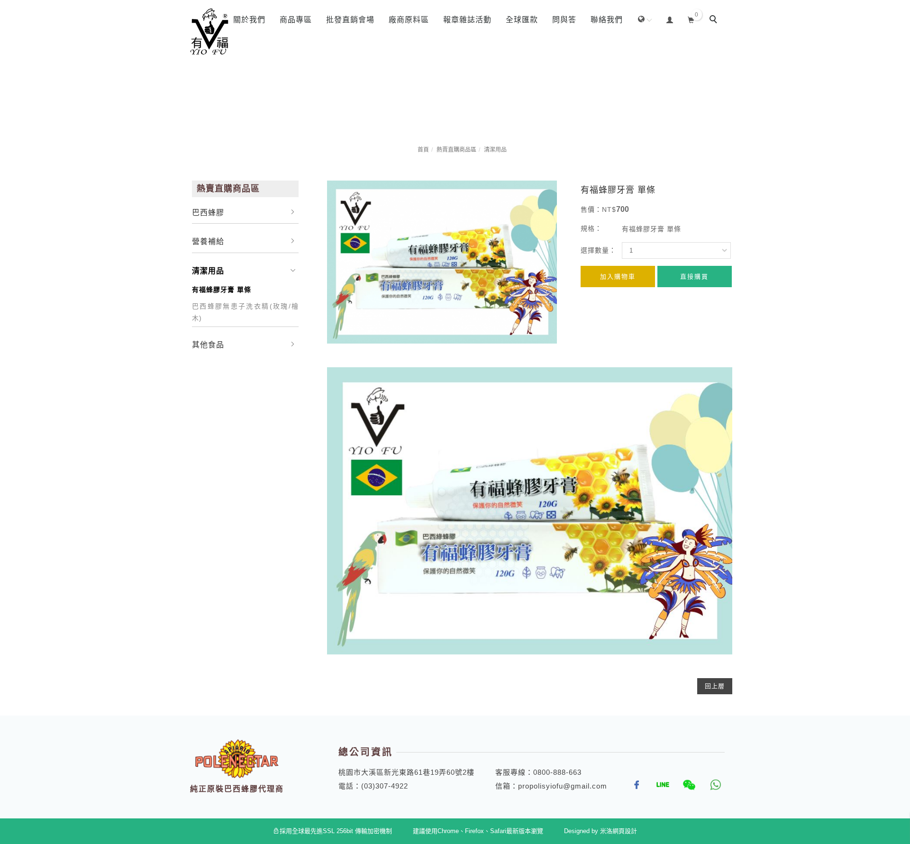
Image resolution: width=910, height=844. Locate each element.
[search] (714, 20)
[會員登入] (669, 18)
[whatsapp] (712, 784)
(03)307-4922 (384, 786)
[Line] (659, 784)
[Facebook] (633, 784)
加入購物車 (618, 276)
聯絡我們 (607, 20)
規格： (591, 228)
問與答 (564, 20)
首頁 (423, 149)
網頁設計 (624, 831)
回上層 (715, 686)
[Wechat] (686, 784)
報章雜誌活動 (467, 20)
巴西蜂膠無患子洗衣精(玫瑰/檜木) (245, 312)
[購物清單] (691, 18)
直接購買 (694, 276)
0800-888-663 (557, 772)
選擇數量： (598, 250)
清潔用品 (495, 149)
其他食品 (208, 345)
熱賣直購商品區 (456, 149)
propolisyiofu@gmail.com (562, 786)
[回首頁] (210, 32)
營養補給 (208, 241)
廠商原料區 (409, 20)
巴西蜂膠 (208, 213)
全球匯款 (522, 20)
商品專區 (296, 20)
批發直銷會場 (350, 20)
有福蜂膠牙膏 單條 (221, 289)
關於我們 (249, 20)
